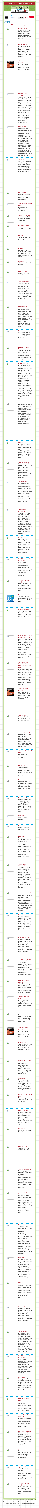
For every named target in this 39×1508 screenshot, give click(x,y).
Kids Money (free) (23, 44)
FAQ (15, 3)
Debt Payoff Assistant (24, 363)
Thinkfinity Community (24, 281)
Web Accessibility (16, 1507)
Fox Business (22, 331)
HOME (10, 3)
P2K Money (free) (23, 28)
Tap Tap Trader (22, 481)
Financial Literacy (23, 271)
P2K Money (21, 765)
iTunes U (20, 442)
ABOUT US (21, 3)
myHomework (22, 1467)
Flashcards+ (21, 403)
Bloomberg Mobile (23, 225)
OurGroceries (22, 248)
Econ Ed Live (22, 126)
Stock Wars (21, 1013)
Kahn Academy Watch (24, 1431)
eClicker (20, 537)
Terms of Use (24, 1507)
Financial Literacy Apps (24, 595)
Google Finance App (24, 215)
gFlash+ (20, 1449)
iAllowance (21, 261)
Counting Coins (22, 715)
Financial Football (23, 798)
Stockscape (21, 159)
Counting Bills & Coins (24, 733)
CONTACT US (28, 3)
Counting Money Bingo (24, 609)
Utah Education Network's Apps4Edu (18, 25)
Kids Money (21, 780)
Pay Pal (20, 235)
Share (18, 17)
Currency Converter (23, 462)
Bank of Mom (22, 192)
